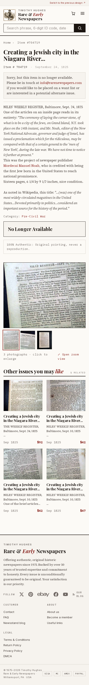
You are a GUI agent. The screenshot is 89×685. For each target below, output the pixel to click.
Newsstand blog (14, 623)
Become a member (60, 617)
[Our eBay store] (43, 594)
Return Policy (12, 645)
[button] (44, 295)
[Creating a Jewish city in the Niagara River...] (11, 340)
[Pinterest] (30, 594)
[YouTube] (65, 594)
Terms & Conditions (16, 639)
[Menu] (82, 13)
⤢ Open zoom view (68, 357)
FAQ (6, 617)
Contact (8, 612)
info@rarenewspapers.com (61, 82)
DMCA (7, 656)
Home (7, 42)
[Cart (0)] (73, 13)
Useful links (55, 623)
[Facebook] (56, 594)
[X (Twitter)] (21, 594)
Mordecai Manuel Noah (21, 165)
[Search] (79, 28)
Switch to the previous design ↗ (68, 3)
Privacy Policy (12, 650)
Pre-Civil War (34, 216)
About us (53, 612)
